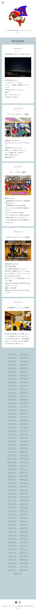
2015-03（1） (24, 545)
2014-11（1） (13, 552)
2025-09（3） (24, 371)
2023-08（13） (12, 416)
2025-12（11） (13, 368)
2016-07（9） (12, 521)
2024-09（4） (24, 392)
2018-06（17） (24, 479)
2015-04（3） (13, 545)
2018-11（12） (12, 472)
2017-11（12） (12, 493)
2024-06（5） (12, 399)
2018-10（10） (24, 472)
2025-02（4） (12, 385)
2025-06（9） (12, 378)
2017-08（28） (24, 496)
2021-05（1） (12, 437)
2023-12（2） (13, 409)
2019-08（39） (24, 455)
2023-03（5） (24, 423)
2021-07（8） (24, 434)
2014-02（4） (24, 566)
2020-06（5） (12, 444)
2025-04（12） (12, 382)
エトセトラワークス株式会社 (15, 606)
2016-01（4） (13, 531)
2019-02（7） (24, 465)
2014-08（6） (24, 556)
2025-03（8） (24, 382)
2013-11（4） (13, 569)
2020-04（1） (13, 448)
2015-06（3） (12, 542)
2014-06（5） (24, 559)
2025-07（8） (24, 375)
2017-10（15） (24, 493)
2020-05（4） (24, 444)
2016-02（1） (24, 528)
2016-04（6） (24, 524)
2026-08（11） (12, 354)
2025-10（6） (12, 371)
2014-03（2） (12, 566)
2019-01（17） (13, 469)
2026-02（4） (12, 364)
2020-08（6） (12, 441)
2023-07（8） (24, 416)
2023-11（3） (24, 409)
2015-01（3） (24, 549)
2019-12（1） (24, 448)
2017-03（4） (12, 507)
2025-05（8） (24, 378)
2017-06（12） (24, 500)
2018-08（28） (24, 476)
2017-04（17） (24, 503)
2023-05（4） (24, 420)
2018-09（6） (12, 476)
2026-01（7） (24, 364)
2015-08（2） (12, 538)
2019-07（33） (12, 458)
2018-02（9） (24, 486)
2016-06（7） (24, 521)
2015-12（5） (24, 531)
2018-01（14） (13, 489)
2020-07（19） (24, 441)
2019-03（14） (12, 465)
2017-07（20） (12, 500)
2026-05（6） (24, 357)
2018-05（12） (12, 482)
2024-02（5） (12, 406)
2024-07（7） (24, 395)
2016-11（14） (13, 514)
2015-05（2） (24, 542)
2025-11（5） (24, 368)
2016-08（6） (24, 517)
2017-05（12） (12, 503)
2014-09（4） (12, 556)
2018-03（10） (12, 486)
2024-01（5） (24, 406)
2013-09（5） (24, 569)
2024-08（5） (12, 395)
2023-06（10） (12, 420)
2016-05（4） (12, 524)
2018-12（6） (24, 469)
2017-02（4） (24, 507)
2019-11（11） (12, 451)
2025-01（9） (24, 385)
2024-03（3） (24, 402)
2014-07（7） (12, 559)
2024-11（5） (24, 389)
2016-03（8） (13, 528)
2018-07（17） (12, 479)
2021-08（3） (12, 434)
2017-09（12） (12, 496)
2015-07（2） (24, 538)
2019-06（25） (24, 458)
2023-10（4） (12, 413)
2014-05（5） (12, 563)
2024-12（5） (13, 389)
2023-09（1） (24, 413)
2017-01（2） (13, 510)
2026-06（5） (12, 357)
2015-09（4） (24, 535)
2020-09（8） (24, 437)
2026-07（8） (24, 354)
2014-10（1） (24, 552)
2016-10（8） (24, 514)
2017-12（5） (24, 489)
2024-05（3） (24, 399)
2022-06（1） (13, 430)
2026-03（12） (24, 361)
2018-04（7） (24, 482)
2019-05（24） (12, 462)
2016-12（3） (24, 510)
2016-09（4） (12, 517)
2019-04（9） (24, 462)
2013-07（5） (18, 573)
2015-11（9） (13, 535)
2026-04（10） (12, 361)
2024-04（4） (12, 402)
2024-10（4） (12, 392)
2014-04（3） (24, 563)
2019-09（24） (12, 455)
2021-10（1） (24, 430)
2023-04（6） (12, 423)
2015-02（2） (13, 549)
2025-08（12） (12, 375)
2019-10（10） (24, 451)
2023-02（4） (12, 427)
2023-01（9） (24, 427)
